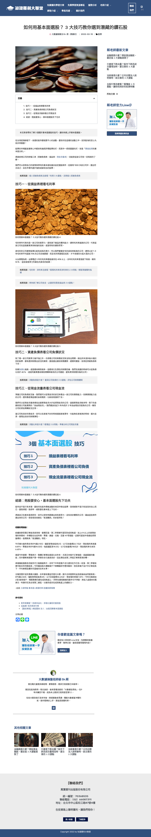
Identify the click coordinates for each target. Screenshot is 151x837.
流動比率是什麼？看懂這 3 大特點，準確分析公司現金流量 (53, 424)
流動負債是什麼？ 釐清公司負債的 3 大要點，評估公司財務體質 (56, 380)
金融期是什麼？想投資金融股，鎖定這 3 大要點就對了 (122, 56)
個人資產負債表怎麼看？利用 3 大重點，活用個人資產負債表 (54, 176)
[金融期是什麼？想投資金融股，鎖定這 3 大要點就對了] (26, 740)
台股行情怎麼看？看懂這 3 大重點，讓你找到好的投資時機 (121, 85)
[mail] (142, 9)
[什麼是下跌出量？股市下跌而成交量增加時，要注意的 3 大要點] (53, 740)
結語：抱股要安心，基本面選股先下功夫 (43, 117)
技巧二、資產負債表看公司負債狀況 (41, 109)
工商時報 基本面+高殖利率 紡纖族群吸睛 (38, 588)
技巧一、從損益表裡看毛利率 (38, 106)
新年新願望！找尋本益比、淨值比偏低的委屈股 (41, 603)
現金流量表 (61, 157)
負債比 (22, 369)
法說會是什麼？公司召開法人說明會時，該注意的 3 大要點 (122, 76)
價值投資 (89, 149)
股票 (100, 34)
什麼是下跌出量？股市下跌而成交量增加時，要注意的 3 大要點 (122, 67)
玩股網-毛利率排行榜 (30, 606)
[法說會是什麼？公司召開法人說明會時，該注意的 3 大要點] (80, 740)
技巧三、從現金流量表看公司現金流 (41, 113)
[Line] (142, 7)
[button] (110, 5)
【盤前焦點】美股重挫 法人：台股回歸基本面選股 (42, 609)
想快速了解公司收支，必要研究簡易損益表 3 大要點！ (52, 283)
